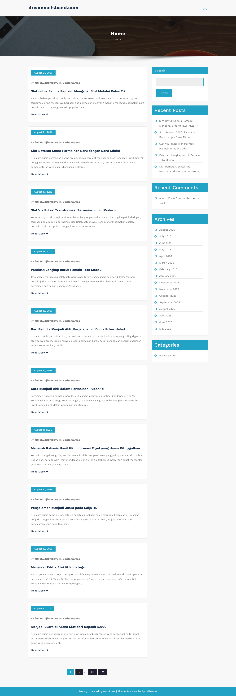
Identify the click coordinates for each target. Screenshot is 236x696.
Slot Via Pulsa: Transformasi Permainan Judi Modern (73, 210)
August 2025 (167, 308)
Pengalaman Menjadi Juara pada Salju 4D (64, 508)
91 (92, 671)
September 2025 (169, 302)
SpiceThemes (149, 691)
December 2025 (169, 282)
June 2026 (165, 242)
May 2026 (165, 249)
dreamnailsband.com (53, 7)
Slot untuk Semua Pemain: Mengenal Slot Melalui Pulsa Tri (78, 91)
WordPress (109, 691)
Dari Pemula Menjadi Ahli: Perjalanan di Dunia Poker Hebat (78, 329)
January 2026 (167, 275)
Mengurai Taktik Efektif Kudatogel (58, 567)
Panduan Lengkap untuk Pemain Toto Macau (66, 270)
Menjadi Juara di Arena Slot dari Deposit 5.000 (68, 627)
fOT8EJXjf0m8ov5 (46, 82)
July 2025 (165, 315)
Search (159, 71)
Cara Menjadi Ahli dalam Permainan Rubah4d (67, 389)
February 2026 (168, 269)
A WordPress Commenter (175, 198)
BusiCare (132, 691)
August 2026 (167, 229)
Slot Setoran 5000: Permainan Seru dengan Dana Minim (75, 151)
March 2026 (166, 262)
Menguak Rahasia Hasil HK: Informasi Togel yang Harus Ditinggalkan (85, 448)
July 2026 (165, 236)
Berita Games (71, 82)
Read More (38, 114)
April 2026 (165, 256)
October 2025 (167, 295)
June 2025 (165, 322)
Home (204, 9)
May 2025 (165, 328)
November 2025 (169, 289)
